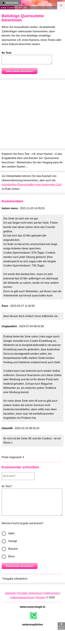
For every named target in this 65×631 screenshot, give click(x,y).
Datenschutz (51, 593)
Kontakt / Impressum (30, 593)
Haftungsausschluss (22, 597)
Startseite (10, 593)
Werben (41, 597)
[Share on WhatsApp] (33, 615)
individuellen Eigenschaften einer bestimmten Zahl (32, 184)
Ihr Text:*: (7, 486)
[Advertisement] (32, 114)
